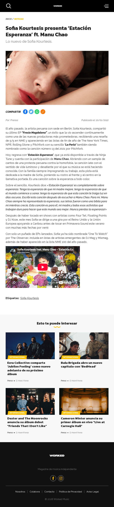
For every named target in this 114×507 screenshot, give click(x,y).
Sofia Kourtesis (29, 298)
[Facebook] (53, 478)
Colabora (35, 491)
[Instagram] (61, 478)
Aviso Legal (93, 491)
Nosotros (20, 491)
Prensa (14, 120)
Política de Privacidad (70, 491)
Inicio (9, 19)
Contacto (49, 491)
